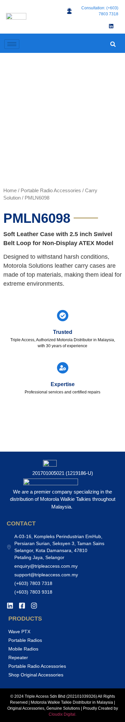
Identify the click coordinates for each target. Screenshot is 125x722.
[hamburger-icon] (11, 44)
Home (10, 190)
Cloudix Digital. (62, 714)
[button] (112, 44)
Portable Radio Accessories (51, 190)
